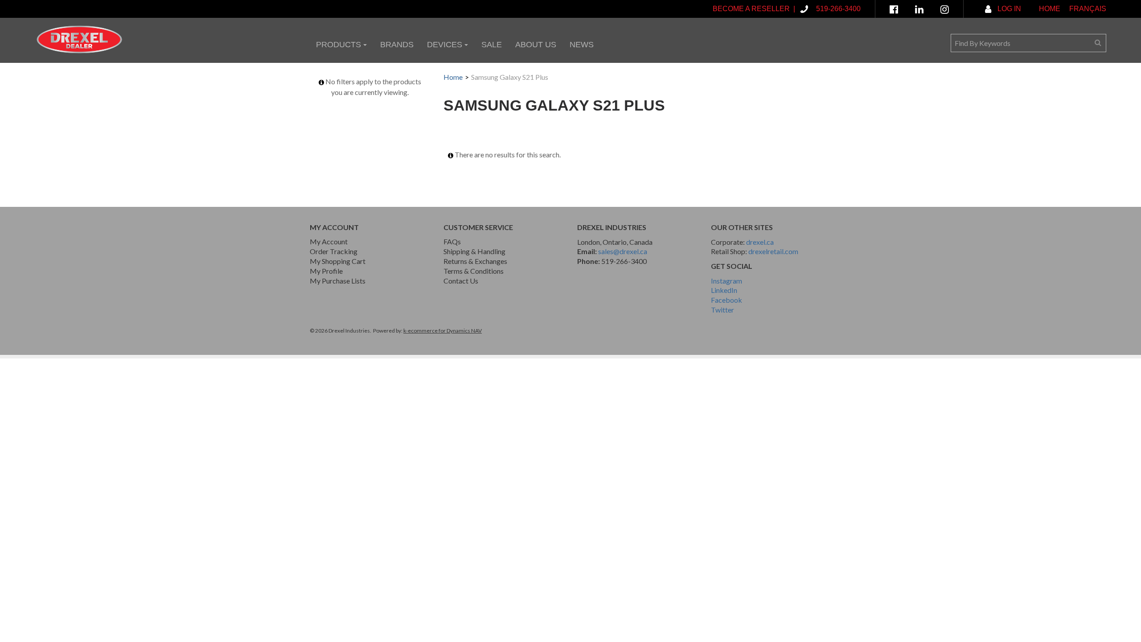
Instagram (726, 280)
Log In (1008, 8)
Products (338, 44)
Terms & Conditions (473, 271)
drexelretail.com (773, 251)
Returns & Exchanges (475, 261)
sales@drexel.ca (622, 251)
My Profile (326, 271)
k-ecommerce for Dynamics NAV (442, 330)
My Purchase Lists (337, 280)
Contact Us (460, 280)
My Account (329, 241)
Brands (397, 44)
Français (1087, 8)
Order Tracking (333, 251)
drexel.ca (760, 242)
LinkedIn (724, 290)
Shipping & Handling (474, 251)
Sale (491, 44)
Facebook (726, 300)
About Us (535, 44)
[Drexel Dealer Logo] (79, 39)
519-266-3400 (624, 261)
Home (1049, 8)
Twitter (722, 309)
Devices (444, 44)
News (582, 44)
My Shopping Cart (337, 261)
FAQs (452, 241)
